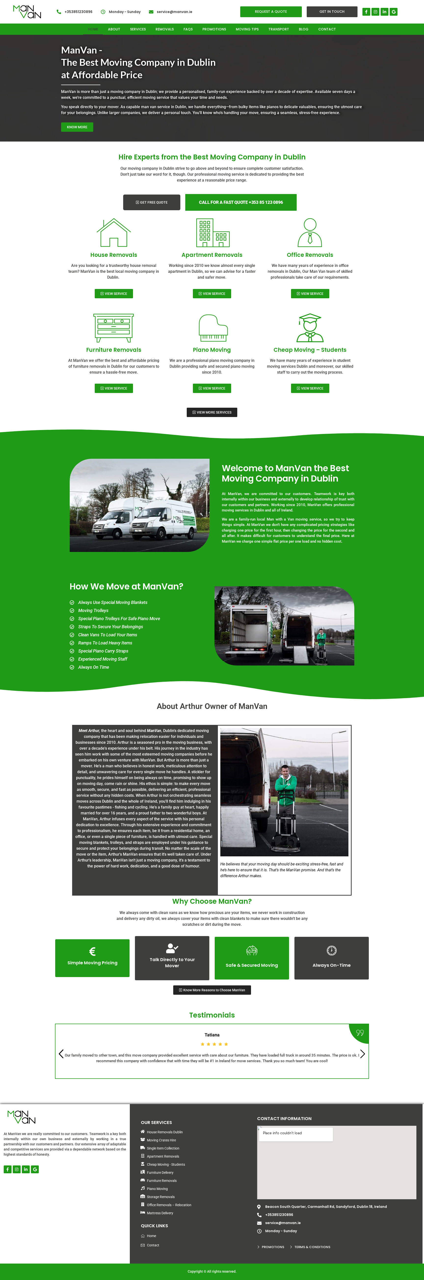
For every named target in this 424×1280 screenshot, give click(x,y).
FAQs (188, 29)
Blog (303, 29)
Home (93, 29)
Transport (278, 29)
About (114, 29)
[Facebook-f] (366, 12)
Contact (327, 29)
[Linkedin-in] (384, 12)
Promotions (214, 29)
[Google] (394, 12)
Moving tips (247, 29)
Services (138, 29)
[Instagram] (375, 12)
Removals (165, 29)
